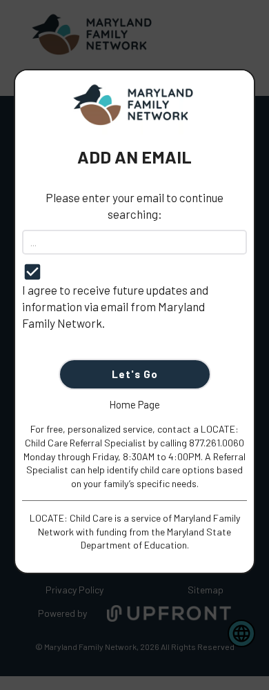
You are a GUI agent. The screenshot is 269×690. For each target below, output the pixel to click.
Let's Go (135, 374)
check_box (32, 272)
